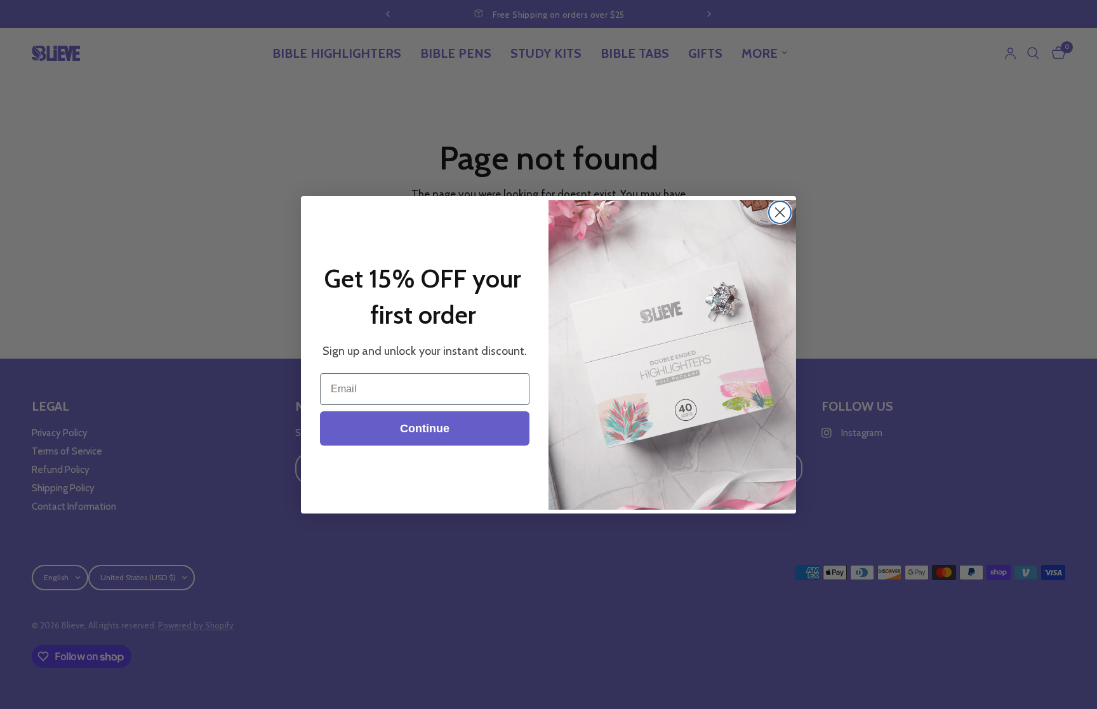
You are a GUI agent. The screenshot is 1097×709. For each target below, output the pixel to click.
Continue (424, 428)
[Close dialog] (780, 212)
